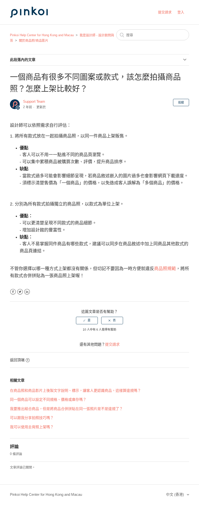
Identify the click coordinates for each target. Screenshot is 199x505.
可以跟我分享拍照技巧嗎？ (32, 418)
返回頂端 (17, 360)
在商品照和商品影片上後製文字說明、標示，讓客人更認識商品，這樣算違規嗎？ (75, 390)
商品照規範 (165, 268)
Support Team (34, 101)
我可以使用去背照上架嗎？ (32, 427)
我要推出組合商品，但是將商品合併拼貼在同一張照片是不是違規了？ (66, 409)
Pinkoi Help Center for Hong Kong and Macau (42, 35)
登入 (180, 12)
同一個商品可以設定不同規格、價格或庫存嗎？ (48, 399)
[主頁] (34, 22)
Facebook (13, 292)
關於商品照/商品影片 (33, 40)
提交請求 (165, 12)
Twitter (20, 292)
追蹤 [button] (181, 102)
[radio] (87, 320)
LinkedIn (27, 292)
